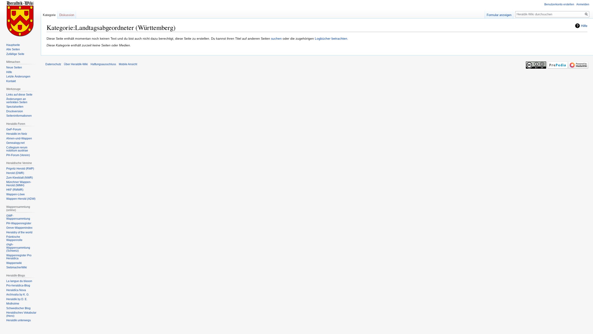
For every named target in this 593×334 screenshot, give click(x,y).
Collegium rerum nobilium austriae (17, 149)
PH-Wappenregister (18, 223)
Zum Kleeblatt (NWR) (19, 177)
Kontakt (11, 81)
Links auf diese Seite (19, 94)
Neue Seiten (14, 67)
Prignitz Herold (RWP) (20, 168)
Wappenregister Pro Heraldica (19, 257)
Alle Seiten (13, 49)
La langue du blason (19, 281)
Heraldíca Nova (16, 290)
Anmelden (582, 4)
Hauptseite (13, 45)
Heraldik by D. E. (16, 299)
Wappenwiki (14, 263)
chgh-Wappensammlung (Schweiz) (18, 247)
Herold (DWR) (15, 173)
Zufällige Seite (15, 54)
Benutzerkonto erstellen (559, 4)
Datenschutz (53, 64)
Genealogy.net (15, 143)
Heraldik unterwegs (18, 320)
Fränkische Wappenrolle (14, 238)
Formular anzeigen (499, 15)
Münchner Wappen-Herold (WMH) (18, 183)
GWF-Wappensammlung (18, 217)
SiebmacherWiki (16, 267)
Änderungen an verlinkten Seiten (16, 100)
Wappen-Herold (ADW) (20, 198)
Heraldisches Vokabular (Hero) (21, 314)
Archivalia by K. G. (17, 294)
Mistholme (12, 303)
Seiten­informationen (19, 115)
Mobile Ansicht (128, 64)
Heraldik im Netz (16, 133)
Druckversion (14, 111)
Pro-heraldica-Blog (18, 285)
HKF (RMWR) (14, 189)
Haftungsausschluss (103, 64)
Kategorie (49, 15)
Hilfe (584, 26)
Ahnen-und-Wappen (19, 138)
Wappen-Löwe (15, 194)
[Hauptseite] (20, 18)
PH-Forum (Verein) (18, 155)
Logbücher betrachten (331, 38)
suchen (276, 38)
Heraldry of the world (19, 232)
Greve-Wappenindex (19, 227)
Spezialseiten (14, 106)
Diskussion (66, 15)
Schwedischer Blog (18, 308)
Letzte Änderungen (18, 76)
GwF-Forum (13, 129)
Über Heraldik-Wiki (76, 64)
